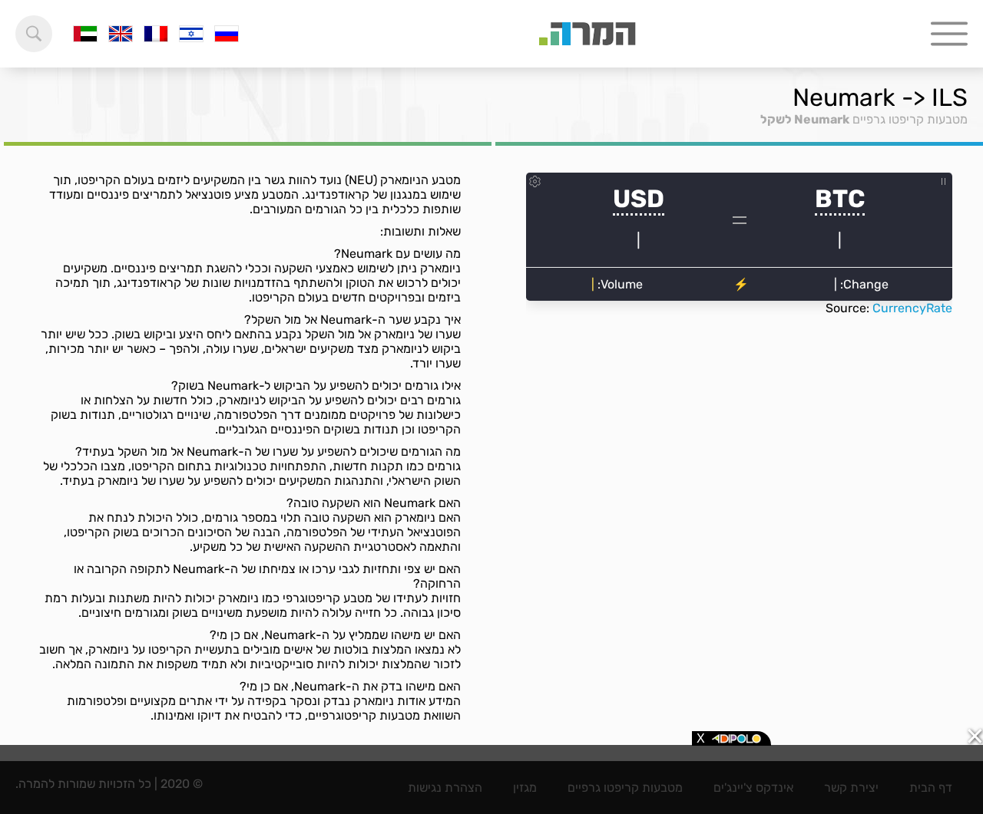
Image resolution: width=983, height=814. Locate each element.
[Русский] (226, 33)
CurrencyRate (912, 308)
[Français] (156, 33)
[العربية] (85, 33)
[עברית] (191, 33)
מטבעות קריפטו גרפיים (910, 119)
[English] (120, 33)
